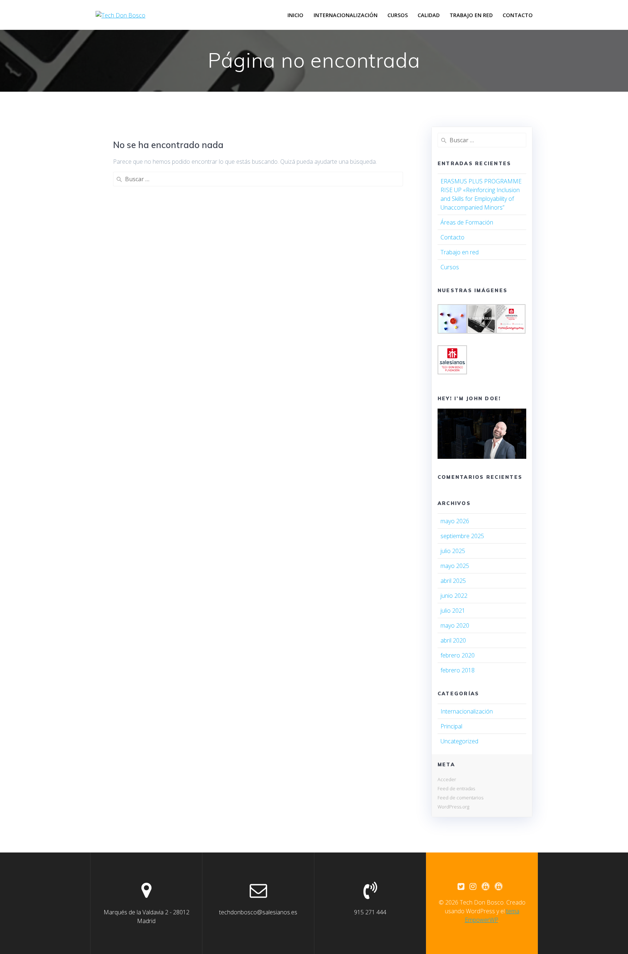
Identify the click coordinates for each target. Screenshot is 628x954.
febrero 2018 (457, 670)
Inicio (295, 15)
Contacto (518, 15)
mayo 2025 (454, 566)
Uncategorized (459, 741)
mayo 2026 (454, 521)
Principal (451, 726)
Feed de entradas (456, 788)
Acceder (447, 779)
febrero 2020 (457, 655)
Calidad (429, 15)
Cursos (397, 15)
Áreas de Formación (466, 222)
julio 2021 (452, 611)
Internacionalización (346, 15)
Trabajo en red (471, 15)
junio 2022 (453, 596)
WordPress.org (453, 806)
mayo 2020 (454, 625)
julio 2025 (452, 551)
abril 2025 (453, 581)
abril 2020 (453, 640)
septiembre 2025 (462, 536)
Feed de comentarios (460, 797)
